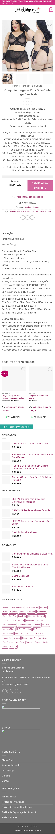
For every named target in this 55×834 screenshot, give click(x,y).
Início (15, 86)
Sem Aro (33, 638)
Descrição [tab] (7, 234)
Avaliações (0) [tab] (9, 244)
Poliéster (16, 638)
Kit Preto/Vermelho (23, 629)
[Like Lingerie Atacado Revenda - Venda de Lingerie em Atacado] (27, 9)
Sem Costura (8, 642)
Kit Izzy (37, 625)
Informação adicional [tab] (13, 239)
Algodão (6, 607)
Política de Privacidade (13, 802)
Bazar (5, 612)
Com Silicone (18, 620)
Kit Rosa (36, 629)
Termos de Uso (9, 797)
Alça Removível (18, 607)
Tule (49, 211)
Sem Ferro (19, 642)
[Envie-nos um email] (14, 691)
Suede (45, 642)
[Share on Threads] (32, 217)
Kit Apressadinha (9, 625)
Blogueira (13, 612)
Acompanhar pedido (11, 765)
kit (47, 620)
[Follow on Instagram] (9, 691)
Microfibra (29, 633)
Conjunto (37, 86)
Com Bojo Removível (36, 616)
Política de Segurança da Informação (19, 812)
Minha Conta (8, 760)
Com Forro (7, 620)
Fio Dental (30, 620)
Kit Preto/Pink (8, 629)
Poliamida (6, 638)
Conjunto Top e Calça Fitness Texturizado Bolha (13, 397)
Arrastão (43, 607)
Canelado (31, 612)
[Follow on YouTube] (19, 691)
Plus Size (20, 211)
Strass (37, 642)
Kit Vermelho (8, 633)
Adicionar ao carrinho (40, 185)
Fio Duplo (40, 620)
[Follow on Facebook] (4, 691)
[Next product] (25, 103)
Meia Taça (19, 633)
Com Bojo (22, 616)
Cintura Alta (41, 612)
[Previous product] (30, 103)
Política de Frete (9, 817)
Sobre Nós (22, 826)
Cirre (4, 616)
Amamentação (32, 607)
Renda (27, 211)
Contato (5, 781)
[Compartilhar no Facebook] (27, 217)
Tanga (5, 647)
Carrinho (6, 776)
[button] (3, 10)
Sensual (43, 211)
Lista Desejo (8, 770)
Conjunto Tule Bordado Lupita (38, 397)
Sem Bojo (35, 211)
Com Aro (12, 211)
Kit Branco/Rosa (24, 625)
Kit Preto (45, 625)
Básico (22, 612)
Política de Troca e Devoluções (17, 807)
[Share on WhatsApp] (22, 217)
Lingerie (25, 86)
